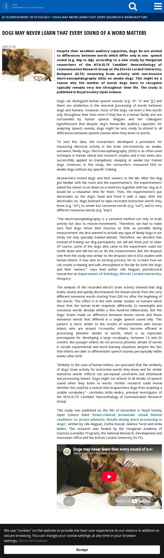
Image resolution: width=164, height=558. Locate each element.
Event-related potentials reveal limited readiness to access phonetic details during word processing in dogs (109, 419)
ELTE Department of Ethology (26, 17)
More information (33, 540)
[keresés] (133, 6)
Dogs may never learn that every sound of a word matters (100, 17)
